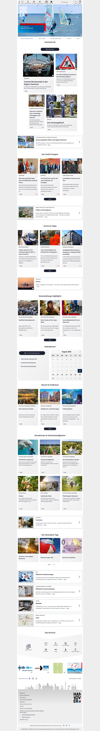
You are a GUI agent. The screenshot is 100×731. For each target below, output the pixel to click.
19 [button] (62, 371)
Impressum (22, 693)
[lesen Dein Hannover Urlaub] (28, 407)
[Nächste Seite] (54, 564)
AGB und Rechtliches (24, 695)
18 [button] (57, 371)
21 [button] (71, 371)
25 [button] (57, 374)
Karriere (51, 3)
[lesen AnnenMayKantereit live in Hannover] (72, 318)
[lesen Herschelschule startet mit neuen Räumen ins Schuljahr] (50, 177)
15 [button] (75, 367)
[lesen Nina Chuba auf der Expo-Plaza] (50, 318)
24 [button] (53, 374)
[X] (36, 678)
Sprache (34, 3)
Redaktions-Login (24, 719)
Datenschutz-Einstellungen (26, 708)
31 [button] (71, 359)
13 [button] (66, 367)
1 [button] (75, 359)
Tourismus (69, 38)
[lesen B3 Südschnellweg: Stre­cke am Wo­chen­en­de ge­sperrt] (66, 70)
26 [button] (62, 374)
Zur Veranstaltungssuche (33, 353)
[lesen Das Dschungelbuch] (61, 113)
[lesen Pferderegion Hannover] (72, 493)
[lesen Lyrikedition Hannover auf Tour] (72, 177)
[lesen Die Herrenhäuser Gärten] (72, 457)
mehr (50, 199)
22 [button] (75, 371)
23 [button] (80, 371)
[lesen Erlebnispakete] (72, 407)
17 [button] (53, 371)
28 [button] (57, 359)
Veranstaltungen (27, 3)
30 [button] (66, 359)
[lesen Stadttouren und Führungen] (50, 407)
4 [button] (57, 363)
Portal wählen (65, 2)
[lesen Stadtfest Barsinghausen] (28, 318)
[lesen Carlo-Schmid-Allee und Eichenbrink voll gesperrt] (50, 248)
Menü (80, 3)
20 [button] (66, 371)
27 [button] (53, 359)
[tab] (51, 564)
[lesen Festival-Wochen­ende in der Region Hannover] (38, 73)
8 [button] (75, 363)
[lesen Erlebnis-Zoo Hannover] (28, 457)
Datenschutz (23, 697)
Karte (22, 3)
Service (77, 38)
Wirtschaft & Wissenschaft (56, 38)
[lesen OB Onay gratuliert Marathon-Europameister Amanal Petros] (28, 177)
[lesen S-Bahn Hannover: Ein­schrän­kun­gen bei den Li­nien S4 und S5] (28, 248)
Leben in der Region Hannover (27, 38)
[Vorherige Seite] (46, 564)
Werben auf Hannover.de (26, 704)
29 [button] (62, 359)
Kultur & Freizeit (42, 38)
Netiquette (22, 701)
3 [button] (66, 378)
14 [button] (71, 367)
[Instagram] (33, 678)
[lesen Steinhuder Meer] (50, 493)
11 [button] (57, 367)
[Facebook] (29, 678)
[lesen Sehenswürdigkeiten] (50, 457)
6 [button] (66, 363)
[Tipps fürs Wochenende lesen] (50, 20)
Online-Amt (46, 3)
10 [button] (53, 367)
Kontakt (21, 706)
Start (19, 3)
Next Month (80, 352)
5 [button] (75, 378)
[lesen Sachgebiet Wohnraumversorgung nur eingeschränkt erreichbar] (72, 248)
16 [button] (80, 367)
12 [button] (62, 367)
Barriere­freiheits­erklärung (26, 699)
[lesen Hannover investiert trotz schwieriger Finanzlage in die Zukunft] (37, 112)
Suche (76, 3)
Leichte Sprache (40, 3)
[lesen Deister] (28, 493)
